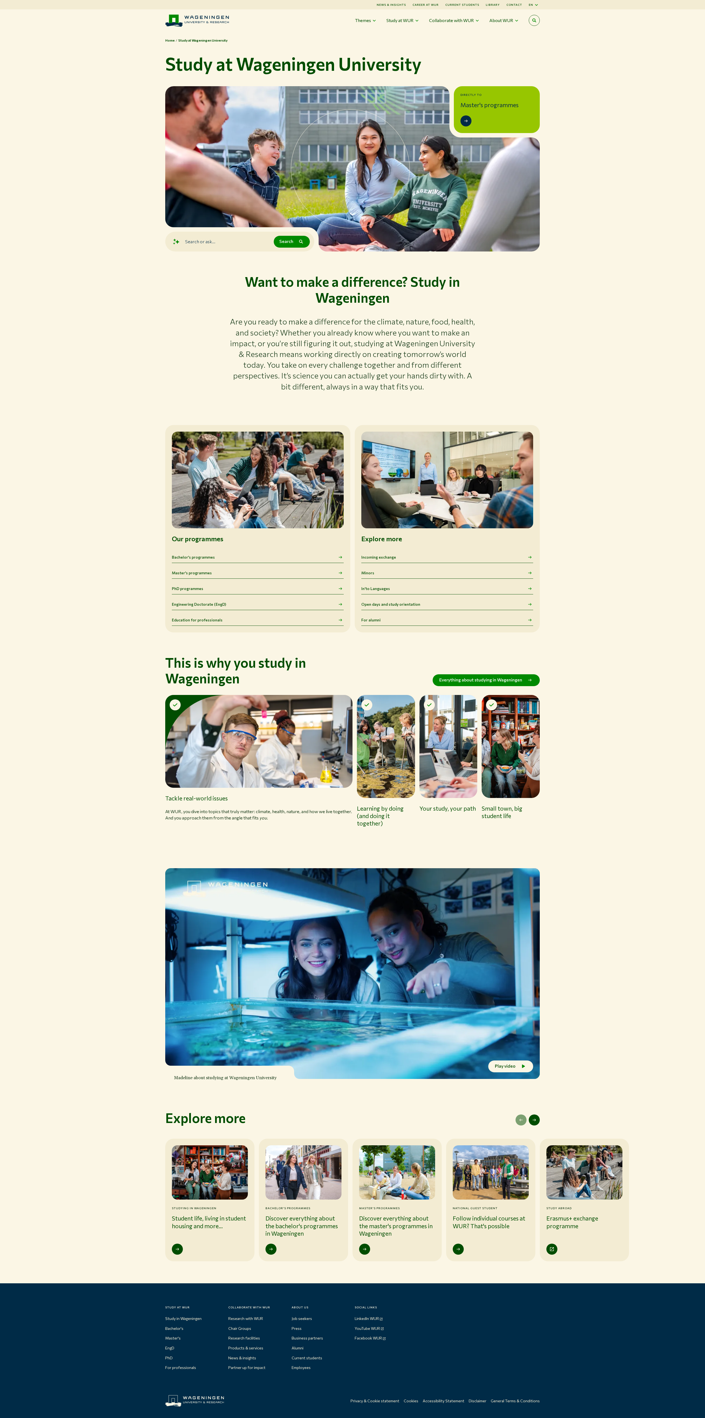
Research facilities (244, 1338)
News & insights (242, 1357)
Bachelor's (174, 1328)
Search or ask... (200, 241)
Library (493, 4)
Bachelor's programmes (193, 557)
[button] (258, 770)
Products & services (245, 1348)
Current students (462, 4)
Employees (301, 1367)
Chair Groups (239, 1328)
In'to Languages (375, 588)
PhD (169, 1357)
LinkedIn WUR (367, 1318)
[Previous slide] (521, 1119)
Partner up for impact (246, 1367)
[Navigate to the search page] (534, 20)
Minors (367, 572)
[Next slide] (534, 1119)
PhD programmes (187, 588)
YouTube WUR (367, 1328)
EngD (169, 1348)
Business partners (307, 1338)
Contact (514, 4)
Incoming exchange (378, 557)
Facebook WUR (368, 1338)
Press (297, 1328)
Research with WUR (245, 1318)
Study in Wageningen (183, 1318)
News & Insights (391, 4)
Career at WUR (426, 4)
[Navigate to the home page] (197, 20)
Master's (173, 1338)
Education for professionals (197, 620)
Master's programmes (192, 572)
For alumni (371, 620)
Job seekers (302, 1318)
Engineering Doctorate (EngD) (199, 604)
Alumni (297, 1348)
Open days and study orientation (390, 604)
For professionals (180, 1367)
